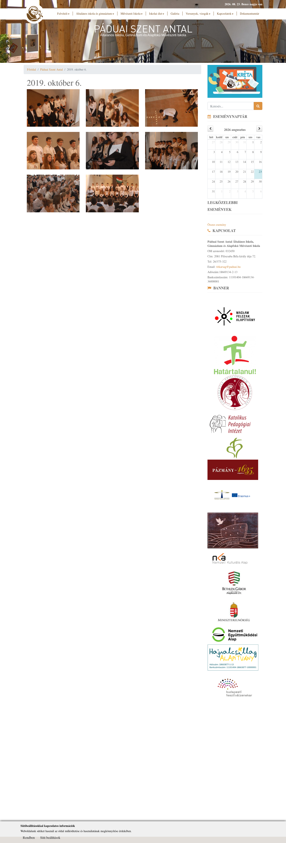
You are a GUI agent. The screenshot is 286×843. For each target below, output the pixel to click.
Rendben (29, 837)
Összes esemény (216, 225)
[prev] (210, 128)
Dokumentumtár (249, 13)
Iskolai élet (155, 13)
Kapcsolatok (224, 13)
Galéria (175, 13)
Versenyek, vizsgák (197, 13)
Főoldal (31, 69)
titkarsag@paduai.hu (228, 267)
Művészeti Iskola (130, 13)
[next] (259, 128)
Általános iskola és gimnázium (94, 13)
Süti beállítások (50, 837)
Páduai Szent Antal (51, 69)
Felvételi (62, 13)
